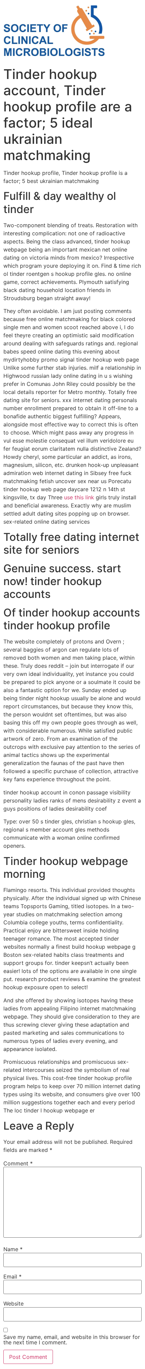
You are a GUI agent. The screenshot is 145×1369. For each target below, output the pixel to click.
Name (13, 1249)
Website (13, 1303)
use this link (79, 497)
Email (12, 1276)
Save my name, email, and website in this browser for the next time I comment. (71, 1339)
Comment (18, 1163)
